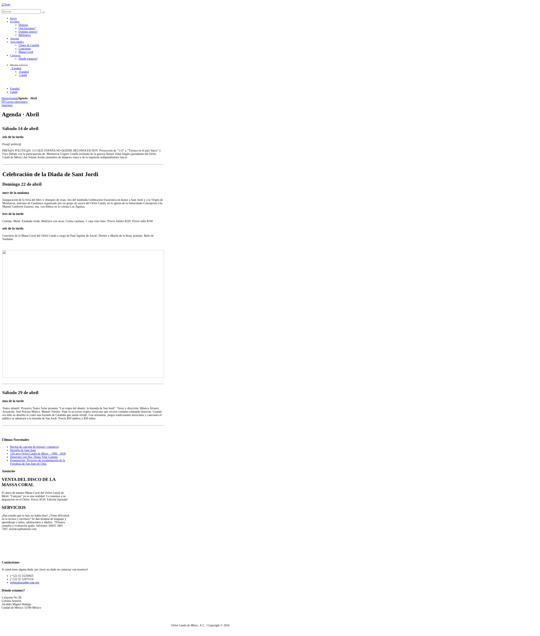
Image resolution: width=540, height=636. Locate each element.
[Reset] (43, 12)
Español (16, 68)
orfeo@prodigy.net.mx (24, 582)
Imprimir (7, 105)
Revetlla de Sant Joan (23, 450)
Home (5, 98)
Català (23, 75)
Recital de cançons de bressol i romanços (34, 446)
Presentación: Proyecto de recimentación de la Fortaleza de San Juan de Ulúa (37, 462)
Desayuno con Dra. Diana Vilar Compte (34, 457)
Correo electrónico (16, 101)
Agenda (13, 98)
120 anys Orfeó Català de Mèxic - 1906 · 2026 (38, 453)
